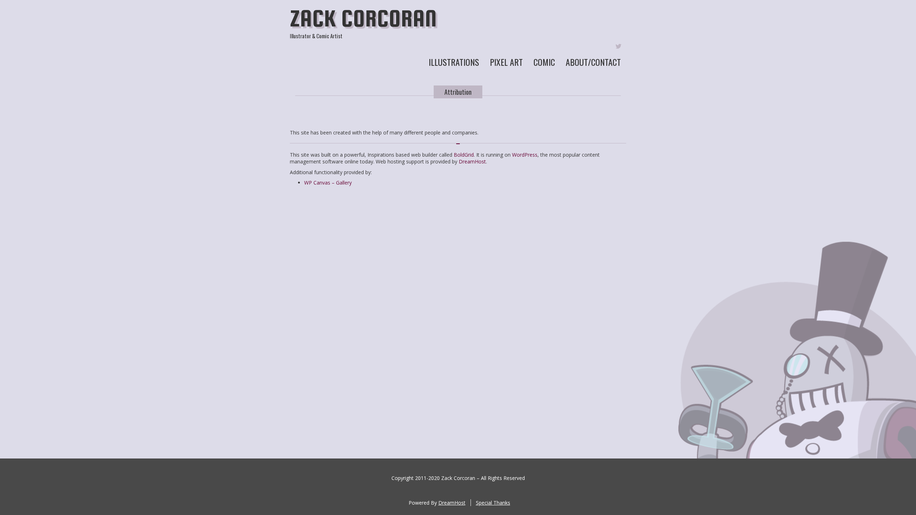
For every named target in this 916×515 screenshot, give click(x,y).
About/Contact (593, 61)
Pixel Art (506, 61)
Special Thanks (493, 502)
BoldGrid (464, 154)
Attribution (458, 92)
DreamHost (472, 161)
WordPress (524, 154)
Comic (544, 61)
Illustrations (454, 61)
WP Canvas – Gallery (328, 182)
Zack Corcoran (363, 18)
